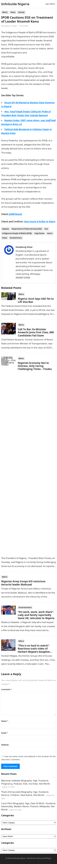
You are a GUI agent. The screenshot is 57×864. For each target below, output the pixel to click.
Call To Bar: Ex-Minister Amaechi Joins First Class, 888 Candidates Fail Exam (36, 332)
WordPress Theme (34, 858)
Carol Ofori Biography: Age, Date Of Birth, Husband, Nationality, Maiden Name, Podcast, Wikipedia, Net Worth (28, 806)
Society (21, 12)
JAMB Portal (14, 88)
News (12, 12)
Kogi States (39, 233)
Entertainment (25, 607)
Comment (6, 689)
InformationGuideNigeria (28, 56)
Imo (46, 229)
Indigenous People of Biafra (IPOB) (17, 233)
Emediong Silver (24, 247)
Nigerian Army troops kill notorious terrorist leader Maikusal (23, 583)
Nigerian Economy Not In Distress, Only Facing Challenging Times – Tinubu (35, 366)
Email (4, 733)
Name (4, 721)
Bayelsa (5, 229)
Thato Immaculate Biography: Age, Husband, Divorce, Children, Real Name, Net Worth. (25, 793)
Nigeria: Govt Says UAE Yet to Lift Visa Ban (36, 300)
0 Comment (23, 26)
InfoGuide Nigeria (15, 4)
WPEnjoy (47, 858)
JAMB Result (15, 168)
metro (49, 233)
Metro (5, 12)
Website (5, 745)
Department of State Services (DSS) (27, 229)
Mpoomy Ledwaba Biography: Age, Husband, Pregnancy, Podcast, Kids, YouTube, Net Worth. (26, 782)
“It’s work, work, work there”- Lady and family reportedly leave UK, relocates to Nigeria (36, 615)
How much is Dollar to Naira (39, 221)
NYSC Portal (18, 152)
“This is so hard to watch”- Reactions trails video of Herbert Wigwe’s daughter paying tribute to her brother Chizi (36, 652)
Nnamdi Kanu (16, 238)
